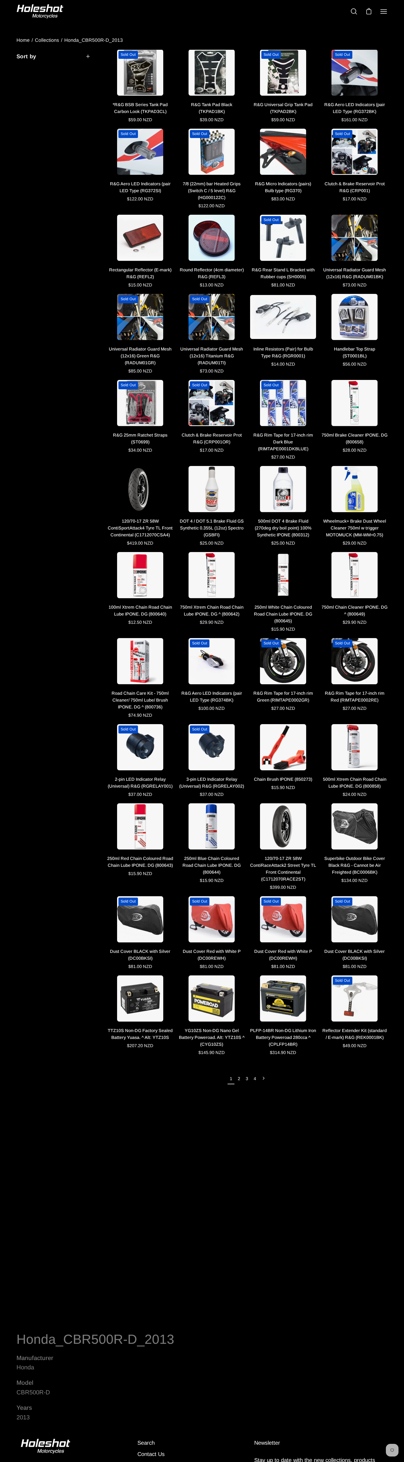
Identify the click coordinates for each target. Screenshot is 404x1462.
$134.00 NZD (354, 880)
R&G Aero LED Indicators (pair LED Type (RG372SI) (140, 187)
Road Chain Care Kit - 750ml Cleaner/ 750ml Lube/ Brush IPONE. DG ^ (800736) (140, 700)
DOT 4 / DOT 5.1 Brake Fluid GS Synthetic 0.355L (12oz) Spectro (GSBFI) (212, 528)
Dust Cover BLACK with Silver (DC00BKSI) (140, 955)
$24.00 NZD (355, 794)
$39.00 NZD (212, 119)
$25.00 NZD (212, 543)
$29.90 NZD (212, 622)
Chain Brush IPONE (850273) (283, 779)
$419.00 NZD (140, 543)
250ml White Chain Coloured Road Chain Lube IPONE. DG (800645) (283, 614)
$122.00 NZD (140, 199)
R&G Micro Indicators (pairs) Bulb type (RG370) (283, 187)
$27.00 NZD (283, 457)
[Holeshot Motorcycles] (39, 11)
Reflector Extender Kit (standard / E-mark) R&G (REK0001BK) (354, 1034)
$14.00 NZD (283, 364)
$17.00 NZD (355, 199)
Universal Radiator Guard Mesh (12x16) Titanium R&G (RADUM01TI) (211, 356)
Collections (47, 40)
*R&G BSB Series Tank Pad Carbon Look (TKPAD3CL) (140, 108)
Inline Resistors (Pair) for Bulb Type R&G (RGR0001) (283, 352)
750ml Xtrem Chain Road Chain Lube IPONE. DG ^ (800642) (211, 610)
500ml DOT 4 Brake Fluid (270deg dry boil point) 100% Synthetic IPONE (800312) (283, 528)
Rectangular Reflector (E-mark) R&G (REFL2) (140, 273)
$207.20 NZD (140, 1045)
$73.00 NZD (355, 285)
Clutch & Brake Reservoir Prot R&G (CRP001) (355, 187)
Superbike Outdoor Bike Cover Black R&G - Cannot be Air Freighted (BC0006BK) (354, 865)
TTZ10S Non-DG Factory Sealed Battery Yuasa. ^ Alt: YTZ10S (140, 1034)
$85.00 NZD (140, 371)
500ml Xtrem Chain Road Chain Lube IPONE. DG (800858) (354, 782)
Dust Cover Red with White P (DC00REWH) (212, 955)
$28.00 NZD (355, 450)
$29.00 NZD (355, 543)
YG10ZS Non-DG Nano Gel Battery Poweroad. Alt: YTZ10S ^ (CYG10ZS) (212, 1037)
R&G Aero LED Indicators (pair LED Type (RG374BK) (211, 696)
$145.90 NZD (211, 1052)
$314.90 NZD (283, 1052)
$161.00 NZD (354, 119)
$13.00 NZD (212, 285)
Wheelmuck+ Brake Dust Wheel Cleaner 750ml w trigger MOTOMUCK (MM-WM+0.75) (354, 528)
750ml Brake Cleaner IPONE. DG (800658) (355, 438)
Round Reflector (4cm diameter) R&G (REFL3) (212, 273)
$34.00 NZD (140, 450)
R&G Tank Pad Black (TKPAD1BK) (211, 108)
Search (146, 1443)
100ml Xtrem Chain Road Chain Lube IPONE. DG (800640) (140, 610)
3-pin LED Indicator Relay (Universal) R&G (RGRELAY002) (211, 782)
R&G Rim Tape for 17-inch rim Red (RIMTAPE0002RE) (354, 696)
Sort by (26, 56)
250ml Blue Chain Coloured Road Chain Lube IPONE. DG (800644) (211, 865)
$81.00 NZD (283, 285)
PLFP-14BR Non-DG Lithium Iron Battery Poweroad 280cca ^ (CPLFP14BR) (283, 1037)
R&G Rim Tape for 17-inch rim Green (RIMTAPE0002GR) (283, 696)
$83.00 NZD (283, 199)
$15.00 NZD (140, 285)
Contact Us (151, 1454)
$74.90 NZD (140, 715)
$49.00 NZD (355, 1045)
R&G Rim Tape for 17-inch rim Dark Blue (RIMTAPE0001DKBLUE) (283, 442)
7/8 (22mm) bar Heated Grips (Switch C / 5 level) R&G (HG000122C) (211, 190)
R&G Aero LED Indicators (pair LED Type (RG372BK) (354, 108)
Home (23, 40)
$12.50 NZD (140, 622)
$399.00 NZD (283, 887)
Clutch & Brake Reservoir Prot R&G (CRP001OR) (212, 438)
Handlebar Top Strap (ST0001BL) (354, 352)
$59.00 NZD (140, 119)
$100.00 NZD (211, 708)
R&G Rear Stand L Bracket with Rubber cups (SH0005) (283, 273)
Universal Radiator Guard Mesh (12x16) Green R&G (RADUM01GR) (140, 356)
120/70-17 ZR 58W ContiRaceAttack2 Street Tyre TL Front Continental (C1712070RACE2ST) (283, 868)
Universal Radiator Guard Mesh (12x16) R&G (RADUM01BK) (354, 273)
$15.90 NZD (283, 629)
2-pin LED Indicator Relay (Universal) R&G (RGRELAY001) (140, 782)
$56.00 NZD (355, 364)
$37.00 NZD (140, 794)
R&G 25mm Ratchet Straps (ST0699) (140, 438)
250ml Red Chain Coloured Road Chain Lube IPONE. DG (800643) (140, 862)
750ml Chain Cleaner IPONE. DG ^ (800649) (355, 610)
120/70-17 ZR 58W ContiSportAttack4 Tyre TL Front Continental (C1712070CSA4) (140, 528)
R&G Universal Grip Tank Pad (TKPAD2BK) (283, 108)
